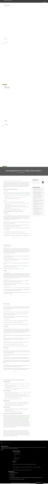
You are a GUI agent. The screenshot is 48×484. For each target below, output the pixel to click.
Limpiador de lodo (7, 8)
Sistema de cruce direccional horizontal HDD (10, 23)
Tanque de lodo (7, 68)
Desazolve (6, 10)
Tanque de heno (7, 30)
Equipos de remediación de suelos (9, 26)
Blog (5, 38)
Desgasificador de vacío (8, 51)
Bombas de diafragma (7, 63)
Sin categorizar (22, 172)
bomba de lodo (7, 33)
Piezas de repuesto (7, 37)
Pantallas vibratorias (7, 75)
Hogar (5, 4)
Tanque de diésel (7, 31)
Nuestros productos (7, 46)
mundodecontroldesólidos (6, 180)
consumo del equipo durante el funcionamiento (18, 268)
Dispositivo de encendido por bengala (9, 16)
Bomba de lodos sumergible (8, 18)
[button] (24, 125)
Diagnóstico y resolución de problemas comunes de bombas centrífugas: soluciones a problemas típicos (38, 204)
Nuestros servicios (7, 45)
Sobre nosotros (7, 80)
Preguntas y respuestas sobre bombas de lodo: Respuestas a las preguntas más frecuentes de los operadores (38, 193)
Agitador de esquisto (7, 7)
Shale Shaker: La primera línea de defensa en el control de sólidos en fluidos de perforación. (38, 190)
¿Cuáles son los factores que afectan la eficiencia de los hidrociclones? (37, 214)
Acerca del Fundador (7, 40)
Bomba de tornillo (7, 21)
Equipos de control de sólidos (8, 6)
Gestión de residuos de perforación (9, 25)
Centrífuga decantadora (8, 52)
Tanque (6, 27)
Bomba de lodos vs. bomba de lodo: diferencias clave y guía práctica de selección (37, 198)
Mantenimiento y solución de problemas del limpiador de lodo (38, 206)
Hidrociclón (6, 36)
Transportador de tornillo (8, 20)
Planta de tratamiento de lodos (9, 24)
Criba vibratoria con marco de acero (9, 35)
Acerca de (6, 79)
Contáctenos (6, 42)
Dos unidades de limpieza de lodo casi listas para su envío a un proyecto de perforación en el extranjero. (38, 201)
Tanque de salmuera (7, 29)
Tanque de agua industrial (8, 69)
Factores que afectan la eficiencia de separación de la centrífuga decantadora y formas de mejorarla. (38, 209)
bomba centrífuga (7, 13)
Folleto (5, 41)
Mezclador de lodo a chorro (8, 14)
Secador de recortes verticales (9, 12)
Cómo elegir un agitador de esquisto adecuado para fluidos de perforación (37, 195)
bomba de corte (7, 57)
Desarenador (6, 9)
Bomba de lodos (7, 62)
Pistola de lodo (6, 19)
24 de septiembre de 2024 (13, 180)
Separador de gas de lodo (8, 15)
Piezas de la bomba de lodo (8, 74)
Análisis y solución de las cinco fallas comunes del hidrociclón (37, 211)
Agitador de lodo (7, 58)
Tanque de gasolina (7, 32)
